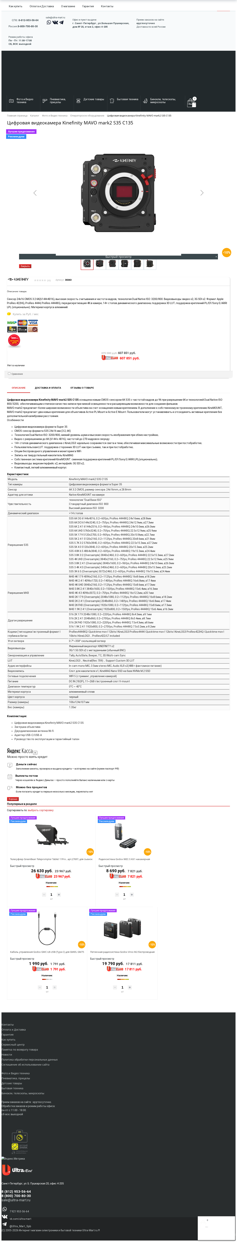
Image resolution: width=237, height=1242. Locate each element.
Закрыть (25, 266)
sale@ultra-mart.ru (55, 17)
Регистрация (214, 1236)
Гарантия (88, 6)
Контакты (107, 6)
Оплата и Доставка (42, 6)
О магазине (68, 6)
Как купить (15, 6)
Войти (203, 1236)
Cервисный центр (13, 1044)
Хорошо (13, 799)
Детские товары (11, 1083)
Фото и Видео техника (15, 1073)
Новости (6, 1054)
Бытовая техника (12, 1088)
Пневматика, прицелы (15, 1078)
